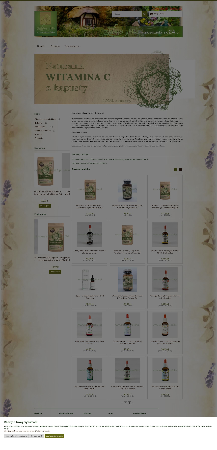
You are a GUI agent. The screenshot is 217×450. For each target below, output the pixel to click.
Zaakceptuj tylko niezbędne (16, 436)
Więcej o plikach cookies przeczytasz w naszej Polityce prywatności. (27, 431)
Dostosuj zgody (37, 436)
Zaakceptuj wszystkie (54, 436)
